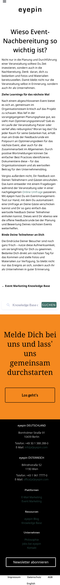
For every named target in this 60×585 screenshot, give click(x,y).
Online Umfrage (32, 192)
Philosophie (31, 539)
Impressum (14, 577)
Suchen (49, 305)
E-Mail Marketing (31, 497)
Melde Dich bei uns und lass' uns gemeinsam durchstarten (30, 354)
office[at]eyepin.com (36, 479)
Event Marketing (32, 501)
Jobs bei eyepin (31, 544)
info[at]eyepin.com (36, 447)
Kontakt (31, 548)
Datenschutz (34, 577)
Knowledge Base (32, 523)
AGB (50, 577)
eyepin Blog (31, 519)
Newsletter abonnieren (30, 562)
